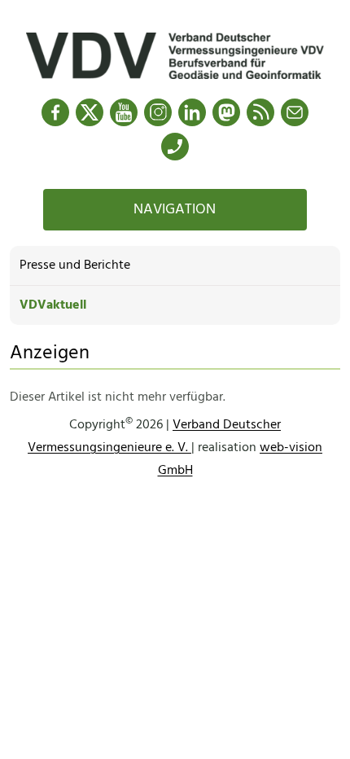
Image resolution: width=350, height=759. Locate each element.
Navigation (174, 210)
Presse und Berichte (75, 265)
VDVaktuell (53, 305)
